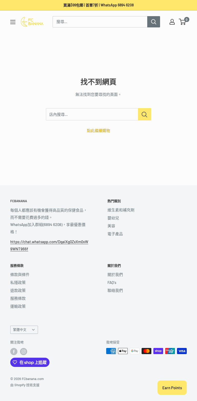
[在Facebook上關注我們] (13, 351)
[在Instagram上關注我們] (23, 351)
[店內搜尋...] (144, 114)
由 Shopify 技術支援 (25, 385)
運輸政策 (18, 306)
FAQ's (111, 282)
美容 (111, 225)
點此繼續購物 (98, 130)
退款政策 (18, 290)
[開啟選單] (12, 22)
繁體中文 (19, 329)
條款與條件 (19, 274)
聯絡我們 (115, 290)
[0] (182, 22)
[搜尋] (153, 21)
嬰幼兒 (113, 217)
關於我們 (115, 274)
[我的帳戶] (172, 22)
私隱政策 (18, 282)
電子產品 (115, 233)
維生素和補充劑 (120, 210)
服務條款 (18, 298)
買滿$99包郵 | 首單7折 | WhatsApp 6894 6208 (98, 5)
